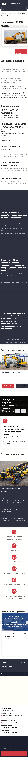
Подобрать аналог (19, 51)
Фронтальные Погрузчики (8, 674)
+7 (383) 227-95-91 (15, 3)
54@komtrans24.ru (7, 713)
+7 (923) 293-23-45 (10, 732)
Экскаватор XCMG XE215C (11, 373)
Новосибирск (21, 3)
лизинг (22, 385)
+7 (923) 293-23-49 (10, 727)
